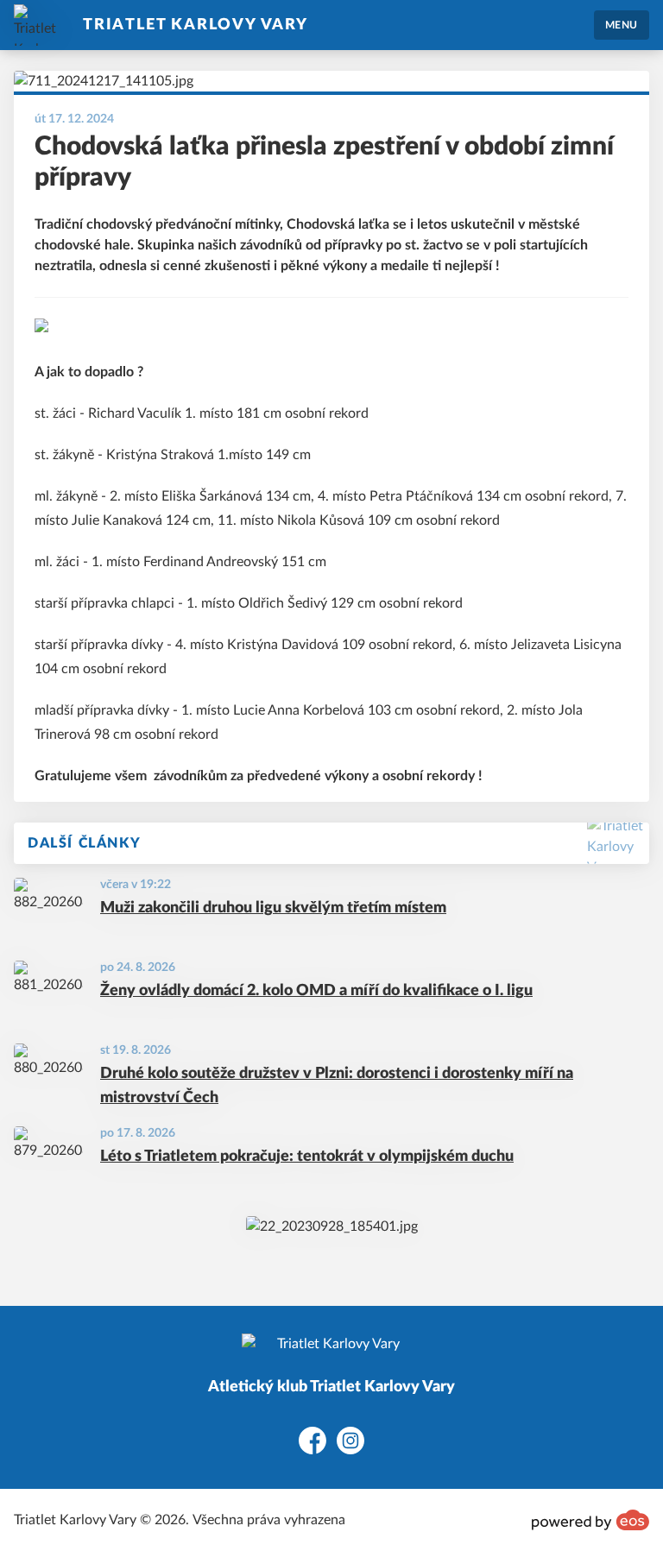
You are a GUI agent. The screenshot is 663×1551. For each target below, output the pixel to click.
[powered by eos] (590, 1520)
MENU (621, 25)
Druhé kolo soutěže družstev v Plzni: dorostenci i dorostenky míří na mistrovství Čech (336, 1086)
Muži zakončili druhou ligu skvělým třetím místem (273, 908)
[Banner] (332, 1226)
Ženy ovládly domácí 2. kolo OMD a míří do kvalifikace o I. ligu (316, 991)
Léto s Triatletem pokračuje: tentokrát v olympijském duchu (307, 1156)
